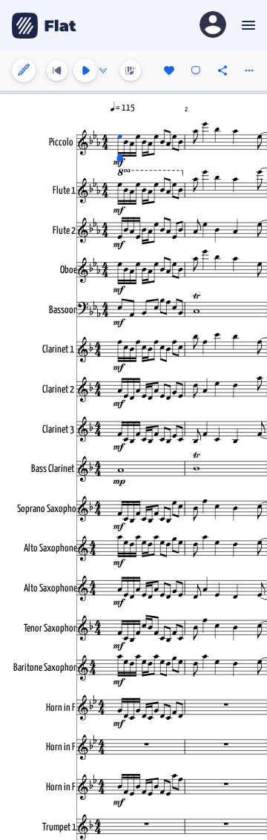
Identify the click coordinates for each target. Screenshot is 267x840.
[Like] (169, 70)
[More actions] (249, 70)
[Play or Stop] (85, 70)
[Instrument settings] (24, 70)
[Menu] (246, 25)
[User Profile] (213, 25)
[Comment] (195, 70)
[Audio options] (103, 70)
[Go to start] (57, 70)
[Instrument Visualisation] (130, 70)
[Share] (222, 70)
